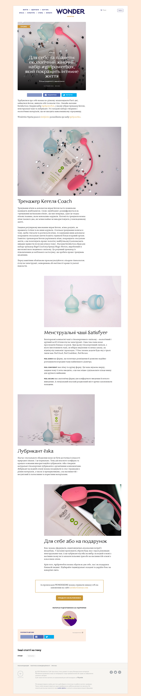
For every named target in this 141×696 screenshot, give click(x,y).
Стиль (40, 13)
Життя (25, 10)
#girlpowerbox (48, 105)
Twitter (115, 672)
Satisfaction (45, 117)
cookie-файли (61, 688)
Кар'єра (45, 10)
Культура (31, 13)
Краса (21, 13)
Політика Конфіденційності (40, 666)
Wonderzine (20, 674)
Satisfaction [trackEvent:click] (31, 656)
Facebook (111, 672)
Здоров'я (35, 10)
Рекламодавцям (23, 666)
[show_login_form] (120, 10)
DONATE (49, 13)
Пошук (104, 10)
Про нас (54, 666)
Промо (52, 53)
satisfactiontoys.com (79, 587)
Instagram (119, 672)
